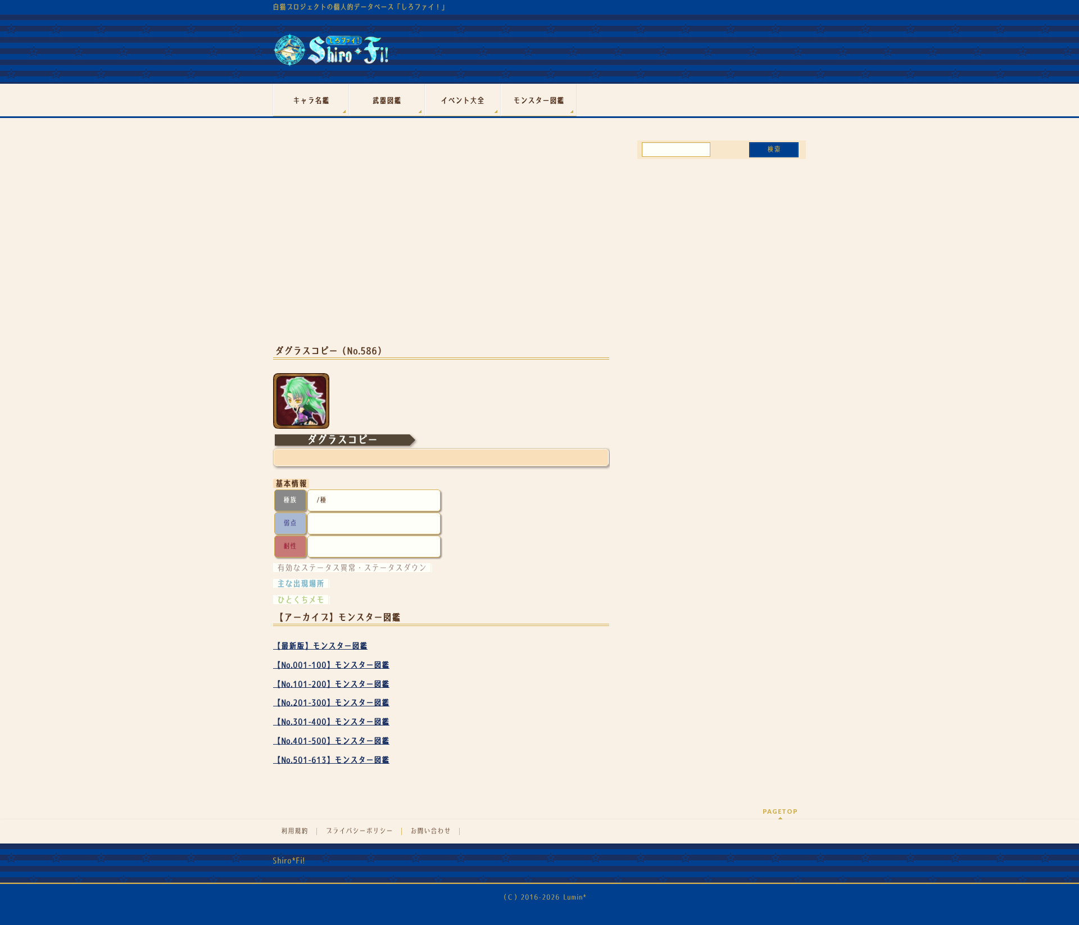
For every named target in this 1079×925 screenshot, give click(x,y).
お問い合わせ (430, 831)
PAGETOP (780, 811)
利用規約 (294, 831)
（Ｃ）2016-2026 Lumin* (543, 897)
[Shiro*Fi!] (331, 54)
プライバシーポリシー (359, 831)
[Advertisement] (441, 246)
